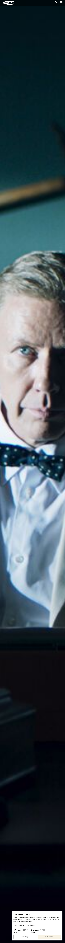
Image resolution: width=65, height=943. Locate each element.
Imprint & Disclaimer (18, 925)
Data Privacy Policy (31, 925)
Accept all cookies (49, 937)
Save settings (25, 937)
